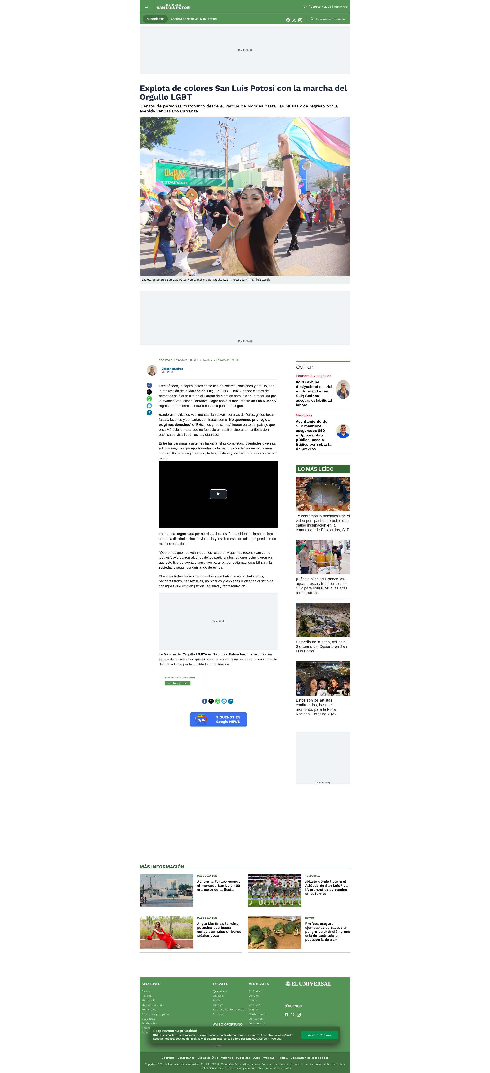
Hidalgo (218, 1004)
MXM (203, 18)
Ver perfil (169, 371)
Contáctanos (186, 1057)
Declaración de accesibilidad (310, 1057)
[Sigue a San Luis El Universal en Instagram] (301, 20)
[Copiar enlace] (149, 412)
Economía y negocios (313, 376)
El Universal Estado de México (228, 1012)
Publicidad (243, 1057)
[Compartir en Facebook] (149, 385)
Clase (252, 1000)
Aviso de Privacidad (269, 1038)
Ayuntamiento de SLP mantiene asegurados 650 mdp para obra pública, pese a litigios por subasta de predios (313, 435)
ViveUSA (254, 1004)
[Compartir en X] (149, 392)
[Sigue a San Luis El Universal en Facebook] (289, 20)
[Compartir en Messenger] (149, 406)
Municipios (149, 1009)
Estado (146, 991)
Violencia (227, 1057)
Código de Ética (207, 1057)
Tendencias (149, 1023)
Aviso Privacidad (263, 1057)
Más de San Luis (153, 1004)
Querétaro (220, 991)
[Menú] (146, 6)
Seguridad (148, 1018)
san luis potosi (177, 683)
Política (147, 995)
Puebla (217, 1000)
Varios (217, 1045)
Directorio (168, 1057)
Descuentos (257, 1023)
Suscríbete (155, 18)
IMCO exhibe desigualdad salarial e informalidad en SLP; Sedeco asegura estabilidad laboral (314, 393)
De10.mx (254, 995)
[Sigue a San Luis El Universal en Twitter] (295, 20)
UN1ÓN (253, 1009)
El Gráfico (255, 991)
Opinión (304, 367)
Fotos (212, 18)
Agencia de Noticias (184, 18)
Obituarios (256, 1018)
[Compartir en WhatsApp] (149, 399)
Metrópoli (304, 415)
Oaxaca (218, 995)
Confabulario (257, 1014)
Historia (283, 1057)
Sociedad (165, 360)
